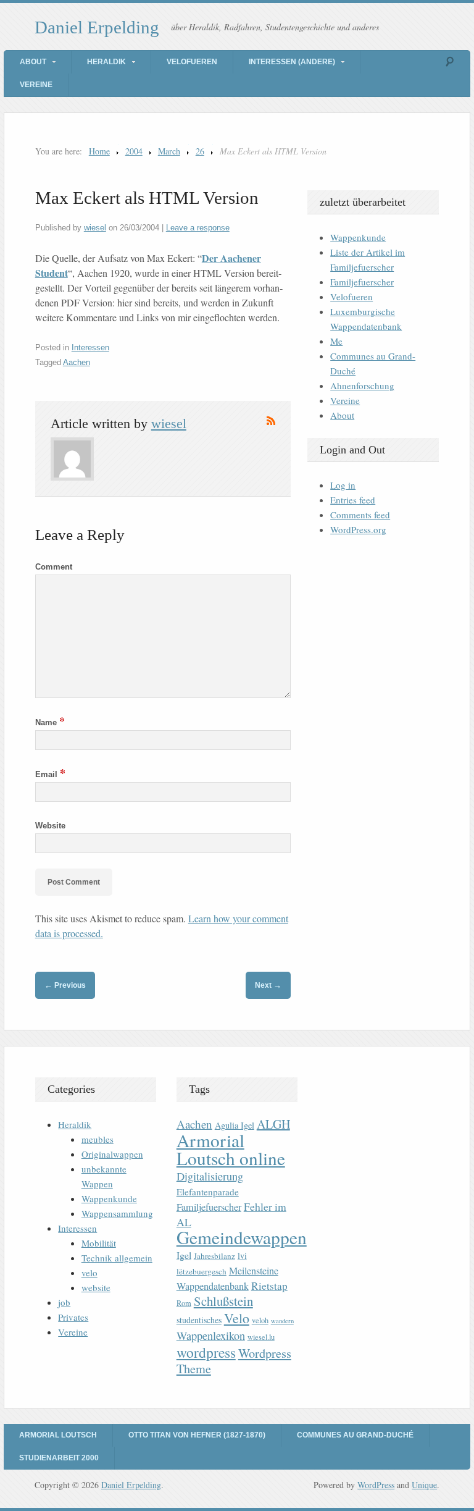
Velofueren (192, 61)
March (169, 151)
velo (89, 1272)
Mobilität (98, 1243)
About (33, 61)
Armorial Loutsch (58, 1435)
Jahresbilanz (214, 1255)
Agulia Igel (234, 1125)
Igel (184, 1254)
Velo (236, 1318)
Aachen (76, 362)
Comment (53, 566)
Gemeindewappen (242, 1237)
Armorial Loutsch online (231, 1149)
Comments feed (360, 514)
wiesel (95, 227)
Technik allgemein (116, 1258)
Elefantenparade (208, 1191)
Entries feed (352, 500)
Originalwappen (112, 1154)
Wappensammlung (117, 1213)
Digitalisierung (210, 1176)
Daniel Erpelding (97, 27)
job (64, 1302)
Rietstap (269, 1286)
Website (50, 825)
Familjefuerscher (362, 282)
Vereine (36, 84)
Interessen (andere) (292, 61)
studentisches (199, 1320)
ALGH (273, 1124)
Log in (343, 485)
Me (336, 341)
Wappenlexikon (211, 1335)
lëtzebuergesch (202, 1271)
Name (50, 722)
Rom (184, 1303)
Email (50, 774)
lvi (242, 1255)
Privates (73, 1317)
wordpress (206, 1352)
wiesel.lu (261, 1337)
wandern (282, 1320)
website (95, 1287)
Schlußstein (223, 1301)
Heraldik (106, 61)
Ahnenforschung (362, 385)
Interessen (90, 347)
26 (200, 151)
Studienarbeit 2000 (59, 1458)
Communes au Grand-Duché (355, 1435)
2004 (134, 151)
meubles (97, 1139)
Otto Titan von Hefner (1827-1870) (196, 1435)
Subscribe (271, 420)
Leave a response (198, 227)
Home (99, 151)
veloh (260, 1320)
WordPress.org (358, 529)
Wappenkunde (358, 237)
